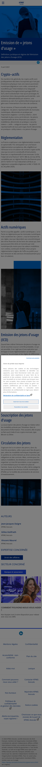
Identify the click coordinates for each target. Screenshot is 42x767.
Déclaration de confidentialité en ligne (16, 395)
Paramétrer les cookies (21, 407)
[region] (21, 383)
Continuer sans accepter (32, 358)
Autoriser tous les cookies (21, 401)
